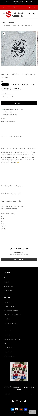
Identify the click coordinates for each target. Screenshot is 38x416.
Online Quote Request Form (12, 315)
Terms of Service (8, 286)
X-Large (31, 84)
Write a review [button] (19, 259)
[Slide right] (23, 69)
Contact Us (7, 302)
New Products (10, 22)
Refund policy (8, 290)
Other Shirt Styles (9, 356)
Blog (5, 343)
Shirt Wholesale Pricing (11, 323)
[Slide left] (15, 69)
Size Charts (7, 335)
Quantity (3, 93)
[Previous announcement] (3, 2)
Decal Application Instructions (13, 339)
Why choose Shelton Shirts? (12, 310)
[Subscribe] (32, 394)
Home (3, 22)
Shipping (6, 282)
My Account (7, 278)
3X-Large (16, 89)
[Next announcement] (35, 2)
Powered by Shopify (24, 412)
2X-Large (6, 89)
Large (23, 84)
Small (5, 84)
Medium (14, 84)
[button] (4, 14)
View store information (10, 114)
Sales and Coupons (9, 306)
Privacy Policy (8, 352)
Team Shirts (7, 319)
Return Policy (8, 347)
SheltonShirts (16, 412)
